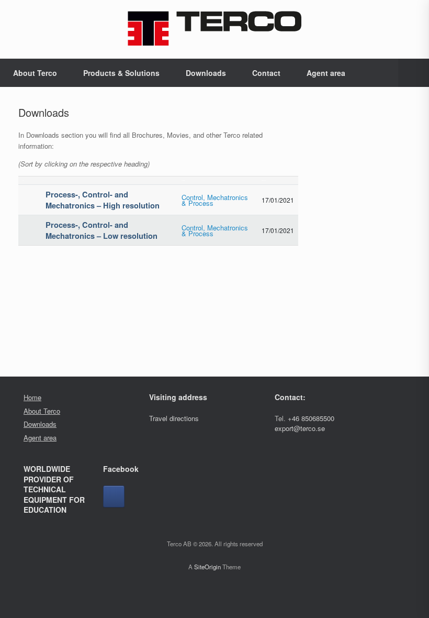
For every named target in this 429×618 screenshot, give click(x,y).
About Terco (35, 73)
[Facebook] (114, 496)
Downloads (206, 73)
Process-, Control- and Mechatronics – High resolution (103, 200)
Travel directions (174, 418)
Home (32, 397)
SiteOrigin (207, 566)
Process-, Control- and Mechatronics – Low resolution (101, 230)
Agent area (326, 73)
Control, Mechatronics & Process (215, 200)
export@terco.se (300, 428)
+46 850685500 (311, 418)
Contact (266, 73)
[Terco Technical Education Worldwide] (214, 28)
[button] (413, 73)
